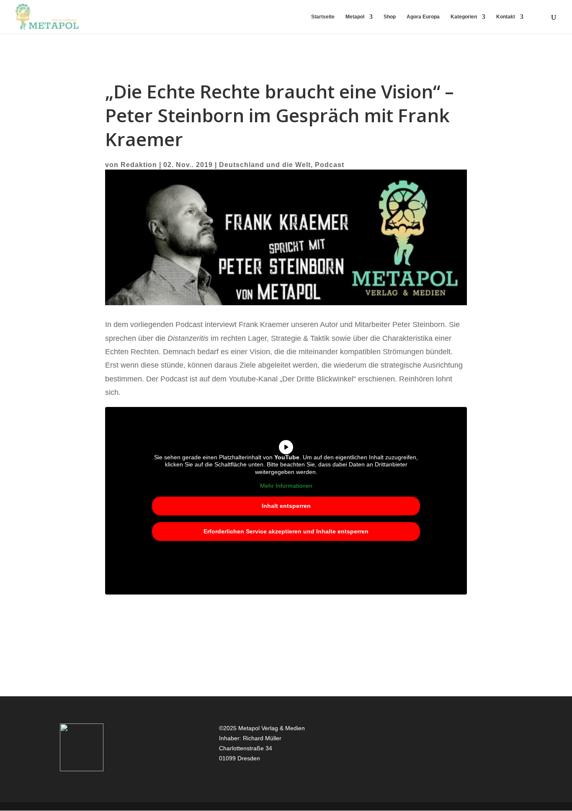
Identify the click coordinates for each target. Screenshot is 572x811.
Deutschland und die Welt (265, 164)
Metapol (354, 17)
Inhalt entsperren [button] (286, 505)
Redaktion (139, 164)
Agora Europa (423, 17)
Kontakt (505, 17)
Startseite (323, 17)
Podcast (329, 164)
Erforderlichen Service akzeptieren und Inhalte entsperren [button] (286, 531)
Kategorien (464, 17)
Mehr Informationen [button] (286, 485)
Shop (390, 17)
